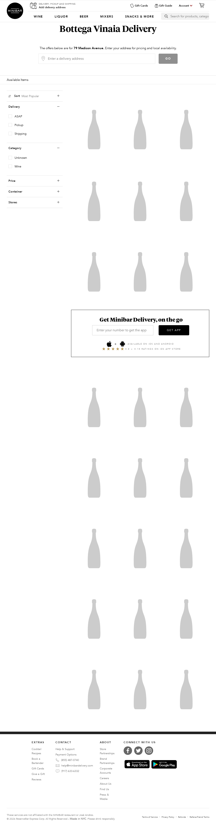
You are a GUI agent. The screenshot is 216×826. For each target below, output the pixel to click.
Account (184, 6)
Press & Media (104, 797)
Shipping (21, 134)
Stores (12, 202)
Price (11, 181)
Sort (26, 96)
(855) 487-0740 (70, 760)
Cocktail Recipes (36, 751)
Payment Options (66, 755)
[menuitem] (38, 16)
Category (14, 148)
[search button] (165, 16)
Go (168, 59)
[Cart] (203, 5)
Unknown (21, 158)
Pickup (19, 125)
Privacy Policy (168, 817)
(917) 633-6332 (70, 771)
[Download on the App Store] (137, 764)
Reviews (36, 779)
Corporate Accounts (106, 771)
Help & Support (64, 749)
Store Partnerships (107, 751)
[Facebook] (129, 750)
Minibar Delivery (15, 11)
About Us (105, 784)
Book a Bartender (37, 761)
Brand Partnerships (107, 761)
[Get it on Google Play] (164, 764)
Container (15, 192)
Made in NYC (78, 819)
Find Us (104, 789)
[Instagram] (150, 750)
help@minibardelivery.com (77, 766)
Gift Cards (141, 6)
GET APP (174, 330)
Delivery (14, 107)
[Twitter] (139, 750)
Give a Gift (38, 774)
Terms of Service (150, 817)
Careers (104, 778)
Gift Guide (165, 6)
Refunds (182, 817)
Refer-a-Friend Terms (199, 817)
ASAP (18, 116)
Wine (18, 166)
